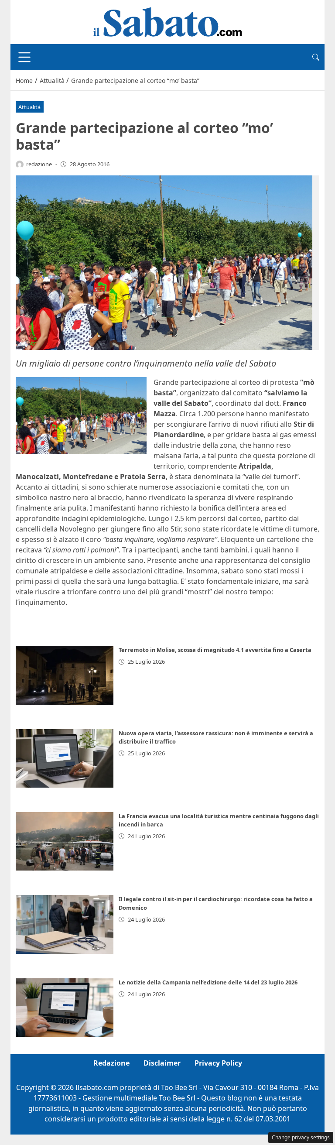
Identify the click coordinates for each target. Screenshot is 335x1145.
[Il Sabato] (167, 21)
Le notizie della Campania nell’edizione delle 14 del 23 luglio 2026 (208, 982)
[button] (315, 57)
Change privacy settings (301, 1137)
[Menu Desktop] (24, 57)
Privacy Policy (218, 1063)
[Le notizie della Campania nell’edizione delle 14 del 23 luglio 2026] (64, 1007)
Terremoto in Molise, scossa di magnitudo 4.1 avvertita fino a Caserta (215, 650)
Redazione (111, 1063)
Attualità (29, 107)
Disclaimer (162, 1063)
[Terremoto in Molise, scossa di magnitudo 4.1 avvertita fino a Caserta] (64, 675)
